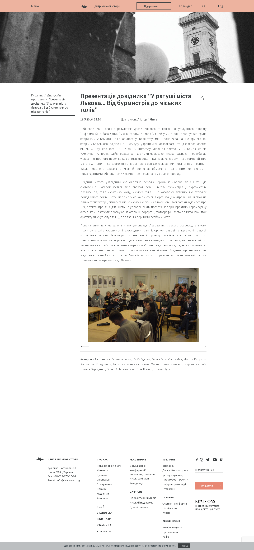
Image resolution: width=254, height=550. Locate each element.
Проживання (170, 532)
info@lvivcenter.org (68, 480)
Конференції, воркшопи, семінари (142, 472)
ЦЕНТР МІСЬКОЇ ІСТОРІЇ (63, 459)
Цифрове (136, 491)
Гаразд (184, 546)
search (219, 470)
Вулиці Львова (139, 507)
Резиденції (136, 483)
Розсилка (102, 498)
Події (100, 506)
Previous (84, 347)
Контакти (104, 531)
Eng (220, 6)
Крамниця (104, 525)
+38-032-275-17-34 (64, 476)
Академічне (138, 459)
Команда (102, 470)
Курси (166, 512)
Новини (101, 489)
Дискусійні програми (175, 470)
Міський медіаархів (141, 502)
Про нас (102, 459)
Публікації (168, 489)
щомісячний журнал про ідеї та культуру (207, 507)
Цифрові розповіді (174, 484)
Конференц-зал (172, 527)
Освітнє (168, 497)
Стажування (104, 484)
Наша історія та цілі (109, 465)
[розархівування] (173, 475)
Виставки (168, 465)
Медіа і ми (103, 493)
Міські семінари (139, 478)
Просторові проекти (175, 479)
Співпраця (103, 479)
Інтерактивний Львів (143, 498)
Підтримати (151, 6)
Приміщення (171, 521)
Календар (185, 6)
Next (202, 347)
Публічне (168, 459)
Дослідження (137, 465)
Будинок (102, 475)
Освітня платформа (174, 503)
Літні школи (169, 508)
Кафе (165, 536)
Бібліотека (104, 512)
